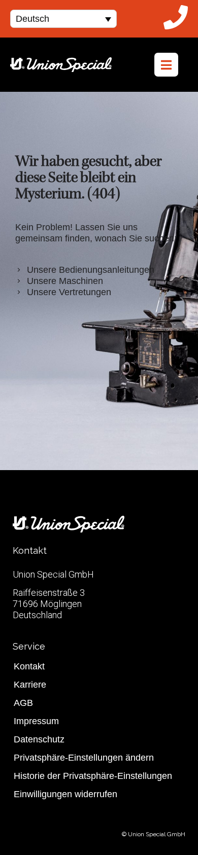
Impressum (36, 721)
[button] (63, 18)
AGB (23, 703)
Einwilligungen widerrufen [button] (65, 794)
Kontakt (29, 666)
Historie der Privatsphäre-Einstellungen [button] (93, 776)
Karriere (30, 685)
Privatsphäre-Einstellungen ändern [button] (84, 758)
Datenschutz (39, 739)
